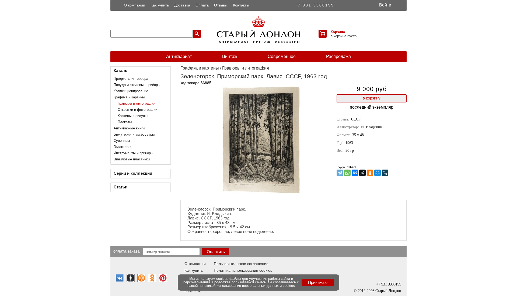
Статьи (120, 187)
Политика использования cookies (243, 270)
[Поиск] (197, 34)
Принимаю (317, 282)
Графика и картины (129, 97)
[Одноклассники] (370, 173)
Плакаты (125, 122)
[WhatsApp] (347, 173)
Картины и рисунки (133, 116)
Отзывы (221, 5)
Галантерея (123, 147)
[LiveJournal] (385, 173)
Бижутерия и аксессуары (134, 134)
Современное (282, 56)
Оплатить (216, 251)
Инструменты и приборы (133, 153)
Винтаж (229, 56)
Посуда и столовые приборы (137, 85)
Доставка (182, 5)
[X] (362, 173)
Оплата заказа (126, 251)
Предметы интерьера (131, 79)
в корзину (371, 98)
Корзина (338, 32)
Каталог (121, 70)
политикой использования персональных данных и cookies (247, 286)
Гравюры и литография (136, 103)
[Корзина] (323, 34)
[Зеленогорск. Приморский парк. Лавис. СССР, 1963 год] (261, 192)
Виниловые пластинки (132, 159)
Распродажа (338, 56)
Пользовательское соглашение (241, 263)
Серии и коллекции (133, 173)
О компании (134, 5)
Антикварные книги (129, 128)
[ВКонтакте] (355, 173)
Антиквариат (179, 56)
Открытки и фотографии (137, 110)
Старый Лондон (388, 291)
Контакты (241, 5)
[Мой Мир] (377, 173)
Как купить (160, 5)
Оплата (202, 5)
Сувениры (122, 141)
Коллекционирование (131, 91)
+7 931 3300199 (314, 5)
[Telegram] (340, 173)
